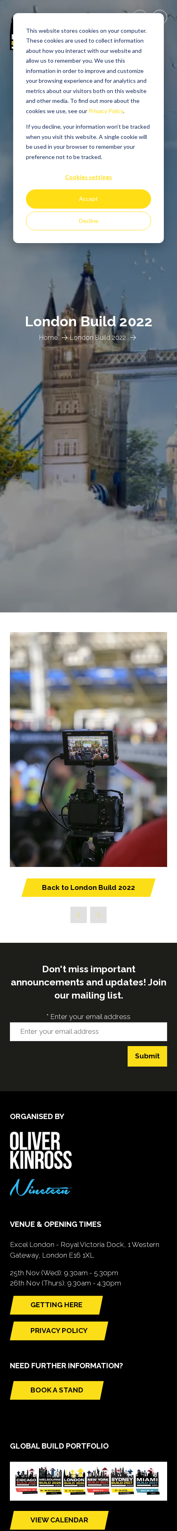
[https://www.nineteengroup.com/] (41, 1193)
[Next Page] (98, 915)
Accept (88, 198)
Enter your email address (88, 1016)
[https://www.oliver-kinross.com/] (41, 1166)
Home (48, 337)
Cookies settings (88, 176)
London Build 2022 (98, 337)
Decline (88, 220)
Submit (147, 1056)
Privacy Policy (105, 110)
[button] (88, 887)
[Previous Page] (78, 915)
